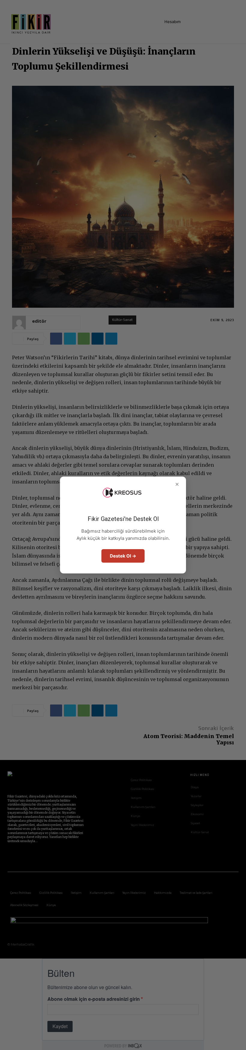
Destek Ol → (123, 556)
